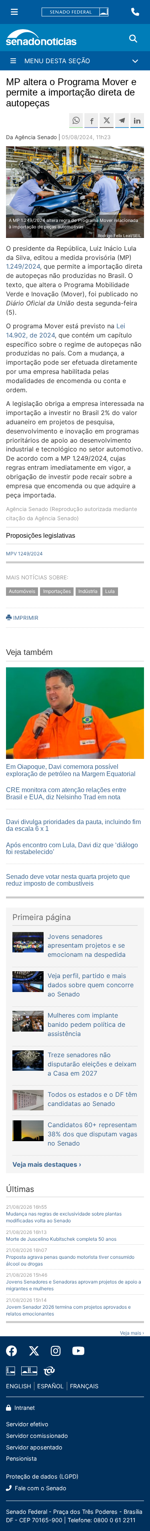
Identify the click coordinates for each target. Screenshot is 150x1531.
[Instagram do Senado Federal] (55, 1351)
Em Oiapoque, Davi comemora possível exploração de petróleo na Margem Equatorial (71, 770)
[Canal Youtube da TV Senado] (75, 1351)
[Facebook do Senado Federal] (14, 1351)
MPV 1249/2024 (24, 554)
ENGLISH (18, 1386)
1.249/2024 (23, 266)
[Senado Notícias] (41, 40)
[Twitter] (34, 1351)
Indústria (88, 592)
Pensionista (21, 1458)
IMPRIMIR (25, 618)
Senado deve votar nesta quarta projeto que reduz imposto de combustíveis (68, 880)
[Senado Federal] (75, 12)
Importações (57, 592)
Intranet (24, 1407)
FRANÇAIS (84, 1386)
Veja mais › (132, 1333)
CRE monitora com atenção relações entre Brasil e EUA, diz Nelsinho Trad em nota (66, 793)
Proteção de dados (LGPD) (42, 1476)
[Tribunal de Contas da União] (49, 1370)
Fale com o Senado (39, 1488)
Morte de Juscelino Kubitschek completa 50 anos (61, 1239)
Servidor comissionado (37, 1435)
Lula (110, 592)
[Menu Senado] (14, 12)
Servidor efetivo (27, 1424)
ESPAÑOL (50, 1386)
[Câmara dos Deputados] (10, 1370)
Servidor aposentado (34, 1447)
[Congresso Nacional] (29, 1370)
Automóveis (22, 592)
